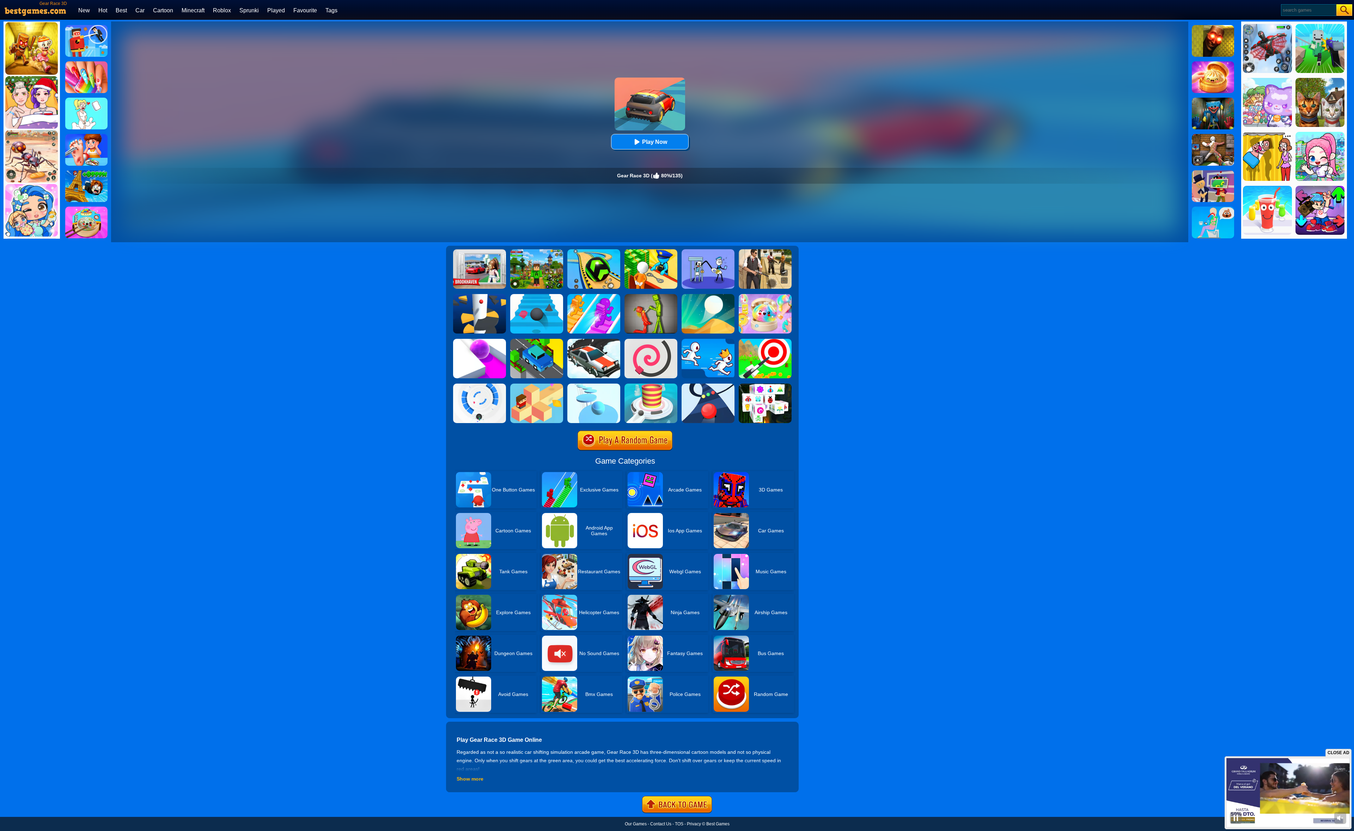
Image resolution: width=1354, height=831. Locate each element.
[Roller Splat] (479, 341)
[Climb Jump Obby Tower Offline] (86, 172)
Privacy (694, 823)
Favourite (305, 10)
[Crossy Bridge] (536, 341)
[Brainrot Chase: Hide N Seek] (1213, 27)
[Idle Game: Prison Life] (650, 251)
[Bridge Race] (593, 296)
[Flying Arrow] (765, 341)
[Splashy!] (593, 386)
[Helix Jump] (479, 296)
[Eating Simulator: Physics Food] (1213, 209)
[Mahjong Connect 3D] (765, 386)
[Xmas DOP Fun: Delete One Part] (86, 100)
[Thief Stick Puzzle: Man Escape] (708, 251)
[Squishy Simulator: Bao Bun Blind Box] (765, 296)
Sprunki (249, 10)
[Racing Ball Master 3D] (593, 251)
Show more (470, 779)
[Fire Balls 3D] (650, 386)
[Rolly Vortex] (479, 386)
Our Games (636, 823)
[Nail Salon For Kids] (86, 63)
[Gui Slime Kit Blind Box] (1213, 63)
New (84, 10)
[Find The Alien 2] (1213, 172)
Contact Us (660, 823)
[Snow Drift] (593, 341)
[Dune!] (708, 296)
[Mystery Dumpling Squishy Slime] (86, 209)
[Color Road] (708, 386)
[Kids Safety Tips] (86, 136)
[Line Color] (650, 341)
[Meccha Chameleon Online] (1213, 136)
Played (276, 10)
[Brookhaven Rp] (479, 251)
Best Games (718, 823)
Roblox (222, 10)
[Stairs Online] (536, 296)
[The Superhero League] (86, 27)
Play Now (654, 142)
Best (121, 10)
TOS (679, 823)
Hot (102, 10)
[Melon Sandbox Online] (650, 296)
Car (140, 10)
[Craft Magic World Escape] (536, 251)
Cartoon (163, 10)
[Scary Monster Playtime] (1213, 100)
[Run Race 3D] (708, 341)
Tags (331, 10)
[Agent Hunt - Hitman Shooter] (765, 251)
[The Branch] (536, 386)
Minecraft (193, 10)
